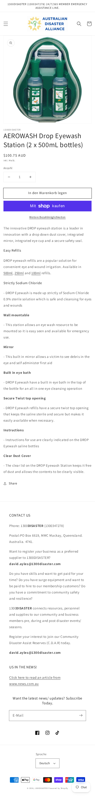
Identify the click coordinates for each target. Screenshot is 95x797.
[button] (6, 24)
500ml (8, 273)
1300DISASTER (41, 788)
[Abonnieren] (81, 715)
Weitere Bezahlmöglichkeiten (47, 217)
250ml (19, 273)
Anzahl (7, 168)
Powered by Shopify (58, 788)
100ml (36, 273)
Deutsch (44, 763)
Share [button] (13, 483)
